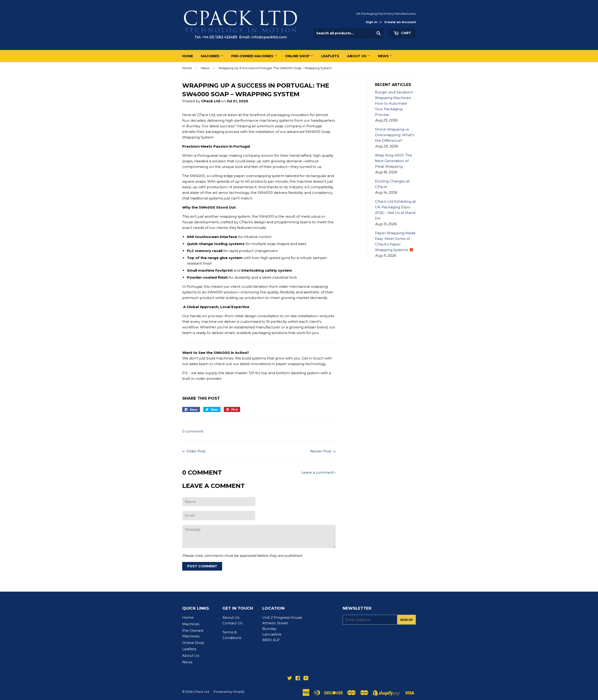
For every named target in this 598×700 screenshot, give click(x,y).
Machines (211, 56)
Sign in (371, 22)
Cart (405, 33)
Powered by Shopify (229, 691)
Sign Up (406, 620)
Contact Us (232, 623)
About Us (357, 56)
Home (187, 56)
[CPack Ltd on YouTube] (305, 678)
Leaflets (330, 56)
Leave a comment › (318, 472)
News (384, 56)
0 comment (192, 431)
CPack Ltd (201, 691)
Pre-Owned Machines (252, 56)
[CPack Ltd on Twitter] (289, 678)
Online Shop (297, 56)
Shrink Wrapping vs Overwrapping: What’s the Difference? (394, 135)
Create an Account (400, 22)
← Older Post (194, 451)
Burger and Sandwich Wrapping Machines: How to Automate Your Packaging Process (394, 103)
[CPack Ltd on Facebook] (297, 678)
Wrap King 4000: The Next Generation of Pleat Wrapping (393, 161)
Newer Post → (323, 451)
